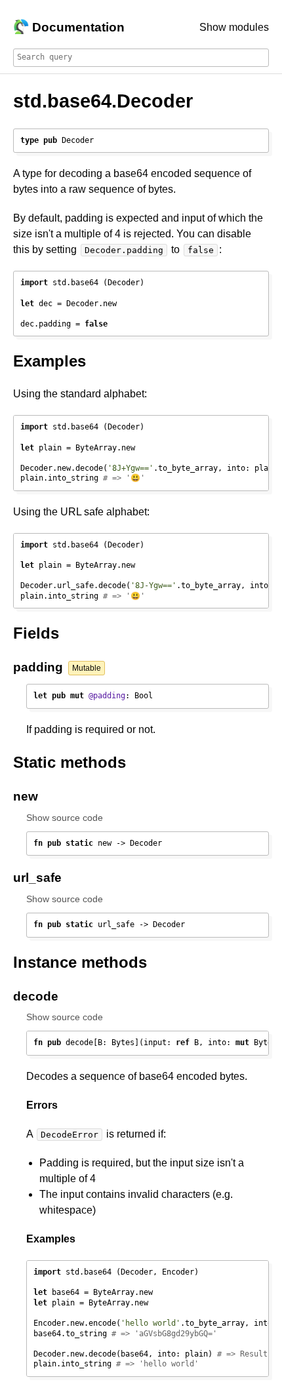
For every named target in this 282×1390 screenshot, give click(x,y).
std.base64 (62, 100)
